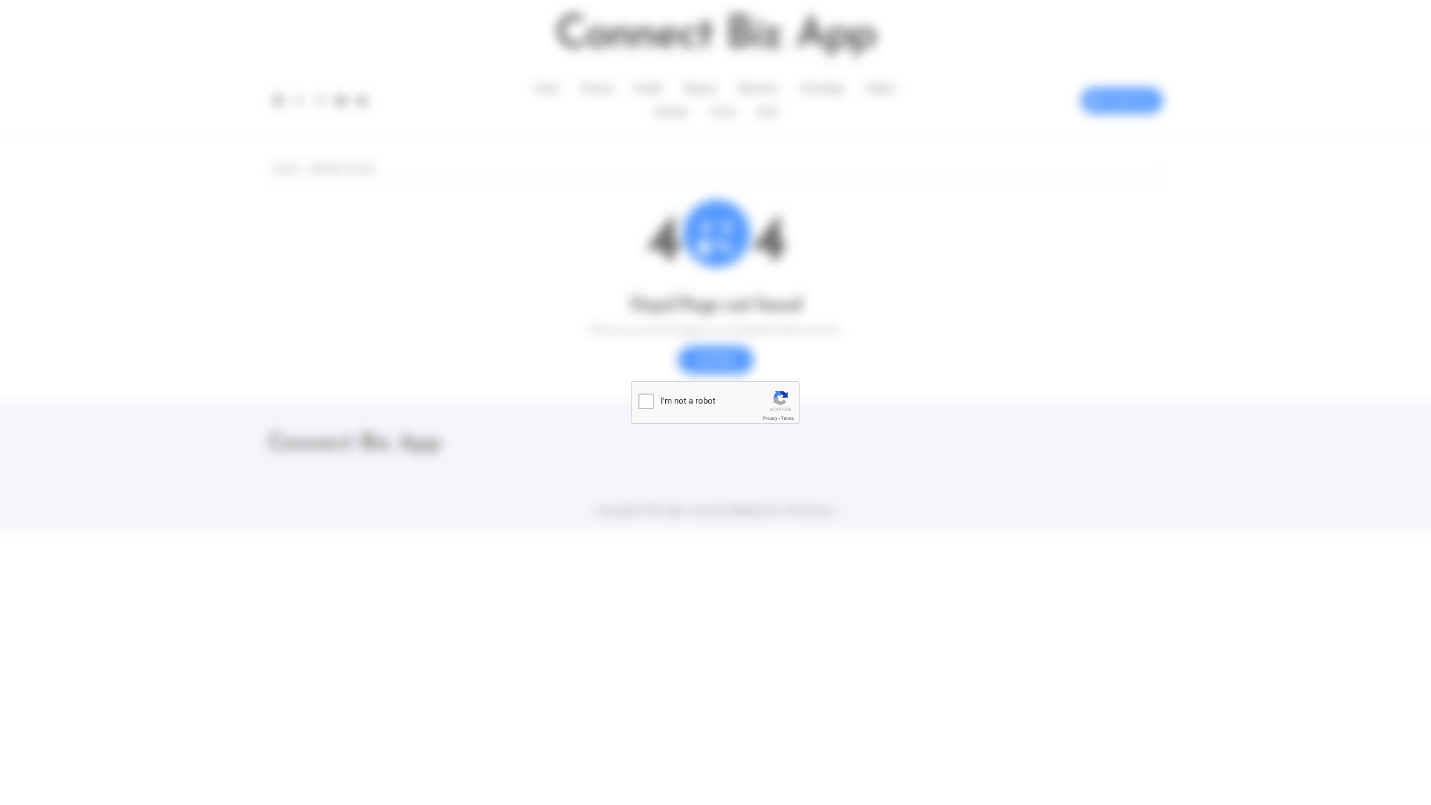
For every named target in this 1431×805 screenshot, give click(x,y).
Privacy (770, 418)
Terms (787, 418)
